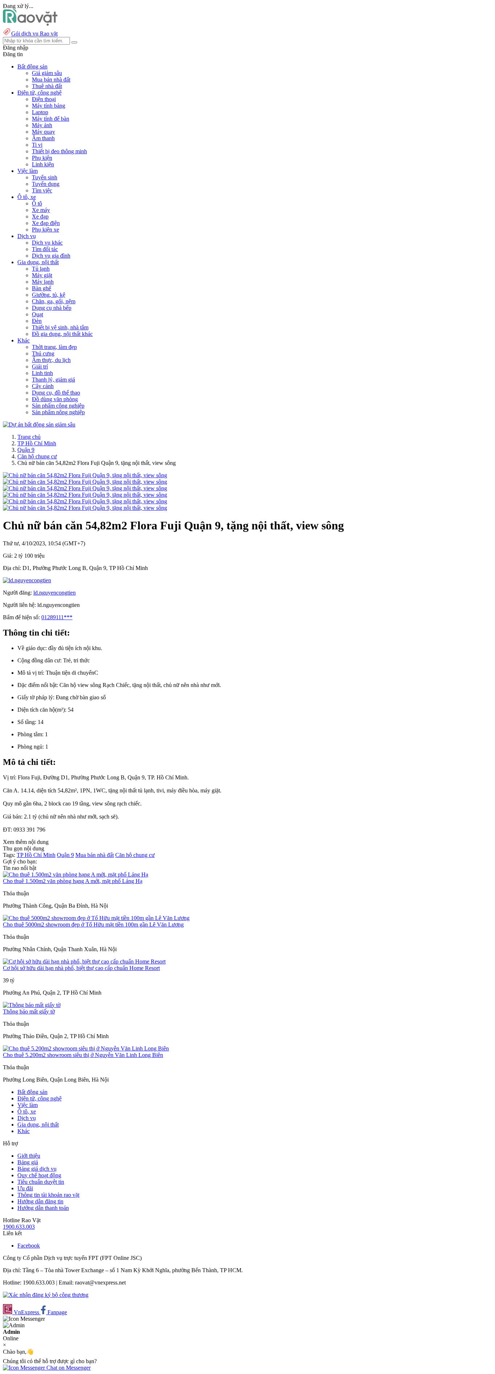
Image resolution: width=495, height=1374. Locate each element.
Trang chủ (29, 437)
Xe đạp (40, 216)
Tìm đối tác (45, 249)
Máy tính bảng (48, 106)
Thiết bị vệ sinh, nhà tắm (60, 327)
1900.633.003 (19, 1227)
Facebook (28, 1245)
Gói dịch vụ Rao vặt (34, 33)
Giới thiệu (28, 1156)
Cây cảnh (43, 386)
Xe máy (41, 210)
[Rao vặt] (30, 24)
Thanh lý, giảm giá (53, 379)
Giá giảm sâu (47, 73)
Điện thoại (44, 99)
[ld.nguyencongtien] (27, 580)
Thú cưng (43, 353)
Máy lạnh (43, 282)
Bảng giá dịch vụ (37, 1169)
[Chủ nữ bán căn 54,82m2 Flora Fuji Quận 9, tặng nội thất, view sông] (85, 475)
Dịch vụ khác (47, 243)
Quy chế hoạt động (39, 1175)
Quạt (37, 314)
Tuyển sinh (44, 177)
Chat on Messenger (68, 1368)
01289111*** (56, 617)
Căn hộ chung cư (37, 456)
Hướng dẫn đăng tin (40, 1201)
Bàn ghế (41, 288)
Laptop (40, 112)
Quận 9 (25, 450)
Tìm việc (42, 190)
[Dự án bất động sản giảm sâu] (39, 424)
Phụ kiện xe (45, 229)
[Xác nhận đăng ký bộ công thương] (45, 1295)
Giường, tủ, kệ (48, 295)
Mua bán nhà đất (51, 79)
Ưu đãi (25, 1188)
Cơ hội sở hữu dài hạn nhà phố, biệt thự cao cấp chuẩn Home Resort (81, 968)
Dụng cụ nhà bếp (51, 308)
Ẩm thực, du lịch (51, 360)
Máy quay (43, 132)
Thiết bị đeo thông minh (59, 151)
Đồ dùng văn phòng (55, 399)
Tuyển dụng (45, 184)
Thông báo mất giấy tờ (29, 1011)
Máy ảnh (42, 125)
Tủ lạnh (41, 269)
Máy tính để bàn (50, 119)
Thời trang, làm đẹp (54, 347)
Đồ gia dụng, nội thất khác (62, 334)
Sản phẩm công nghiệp (58, 406)
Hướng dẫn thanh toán (43, 1208)
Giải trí (40, 366)
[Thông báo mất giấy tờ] (32, 1005)
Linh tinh (42, 373)
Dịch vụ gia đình (51, 256)
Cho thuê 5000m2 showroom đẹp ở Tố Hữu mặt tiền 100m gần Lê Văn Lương (93, 924)
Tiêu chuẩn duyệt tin (40, 1182)
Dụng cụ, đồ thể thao (56, 393)
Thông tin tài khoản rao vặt (48, 1195)
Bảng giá (27, 1162)
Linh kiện (43, 164)
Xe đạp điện (46, 223)
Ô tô (37, 203)
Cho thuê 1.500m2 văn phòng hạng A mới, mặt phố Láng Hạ (72, 881)
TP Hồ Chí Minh (36, 443)
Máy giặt (42, 275)
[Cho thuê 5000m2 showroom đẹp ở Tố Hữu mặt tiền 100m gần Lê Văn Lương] (96, 918)
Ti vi (37, 145)
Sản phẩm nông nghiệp (58, 412)
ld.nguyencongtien (54, 593)
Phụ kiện (42, 158)
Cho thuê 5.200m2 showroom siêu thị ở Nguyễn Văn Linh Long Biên (83, 1055)
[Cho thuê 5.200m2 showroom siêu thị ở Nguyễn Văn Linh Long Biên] (86, 1048)
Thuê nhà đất (47, 86)
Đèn (37, 321)
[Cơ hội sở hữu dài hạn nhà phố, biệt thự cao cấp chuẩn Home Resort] (84, 961)
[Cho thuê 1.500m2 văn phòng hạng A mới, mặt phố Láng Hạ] (75, 874)
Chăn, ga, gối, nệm (53, 301)
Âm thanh (43, 138)
